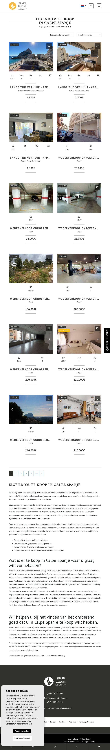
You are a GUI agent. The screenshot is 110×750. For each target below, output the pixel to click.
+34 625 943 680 (56, 694)
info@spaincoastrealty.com (56, 698)
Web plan (72, 722)
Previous (12, 56)
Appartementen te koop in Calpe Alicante (79, 742)
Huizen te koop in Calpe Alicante (79, 739)
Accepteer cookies (22, 731)
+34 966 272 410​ (56, 702)
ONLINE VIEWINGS (107, 339)
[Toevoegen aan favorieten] (49, 46)
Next (49, 56)
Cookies (62, 722)
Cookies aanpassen (22, 738)
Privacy (53, 722)
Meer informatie (24, 723)
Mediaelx (90, 722)
